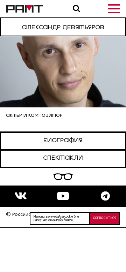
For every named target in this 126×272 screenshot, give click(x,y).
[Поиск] (76, 8)
